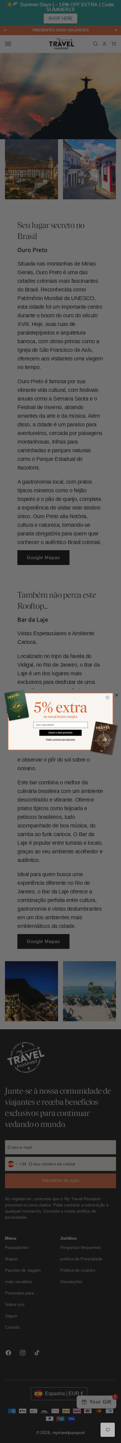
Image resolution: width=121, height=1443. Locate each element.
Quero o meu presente (60, 732)
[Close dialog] (107, 697)
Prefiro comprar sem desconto (60, 739)
